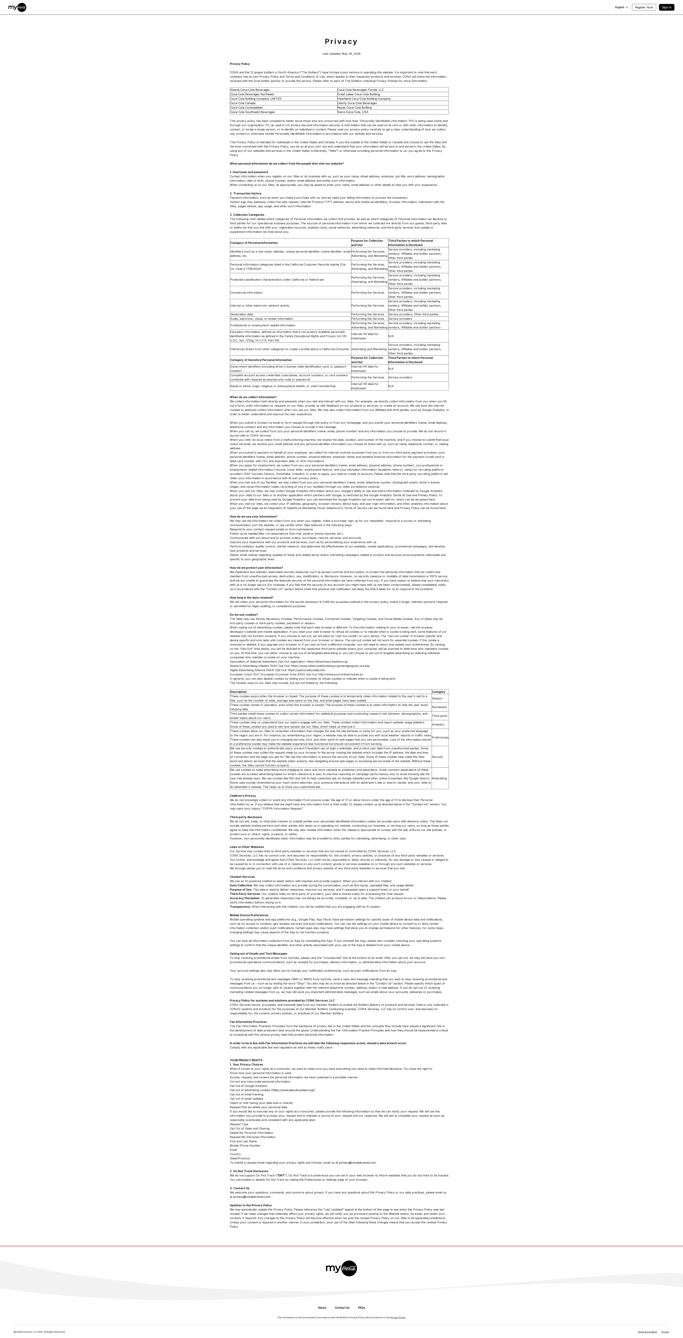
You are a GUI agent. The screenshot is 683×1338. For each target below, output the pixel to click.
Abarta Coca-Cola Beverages (250, 90)
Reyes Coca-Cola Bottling (354, 107)
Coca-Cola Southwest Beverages (252, 112)
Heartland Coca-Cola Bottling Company (364, 98)
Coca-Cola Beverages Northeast (252, 94)
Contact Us (420, 804)
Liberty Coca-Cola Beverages (357, 103)
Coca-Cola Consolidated (246, 107)
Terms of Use (402, 495)
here (432, 499)
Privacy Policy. (428, 495)
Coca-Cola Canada (242, 103)
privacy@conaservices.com (357, 1162)
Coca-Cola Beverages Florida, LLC (360, 90)
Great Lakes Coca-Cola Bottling (358, 94)
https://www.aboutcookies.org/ (293, 1090)
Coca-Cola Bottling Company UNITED (256, 98)
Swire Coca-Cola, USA (352, 112)
